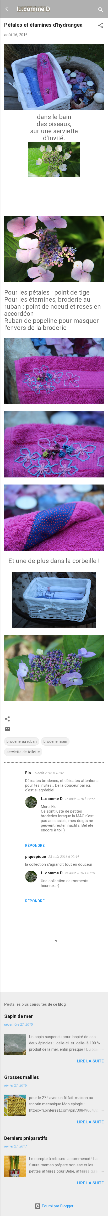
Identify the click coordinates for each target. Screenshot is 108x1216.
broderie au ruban (22, 741)
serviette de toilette (23, 752)
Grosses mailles (21, 1077)
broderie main (55, 741)
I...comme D (33, 9)
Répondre (35, 845)
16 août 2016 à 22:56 (80, 799)
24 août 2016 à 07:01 (80, 873)
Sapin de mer (18, 1016)
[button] (101, 26)
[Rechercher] (101, 11)
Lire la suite (90, 1061)
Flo (28, 772)
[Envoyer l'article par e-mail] (7, 731)
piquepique (35, 856)
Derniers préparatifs (25, 1138)
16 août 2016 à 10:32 (48, 773)
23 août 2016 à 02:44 (63, 857)
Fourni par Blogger (57, 1206)
